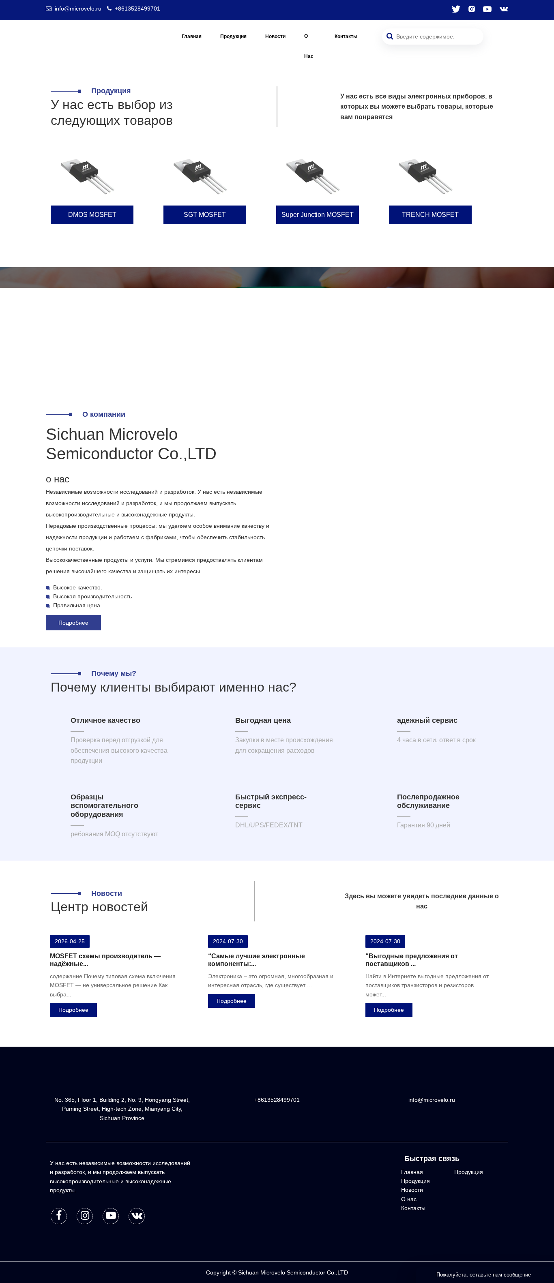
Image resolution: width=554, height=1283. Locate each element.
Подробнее (73, 622)
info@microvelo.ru (78, 8)
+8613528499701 (137, 8)
